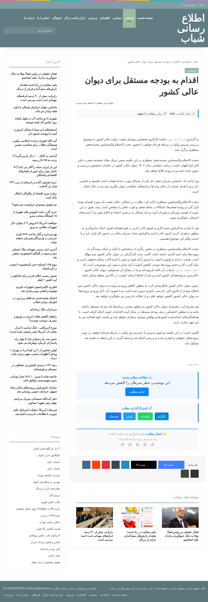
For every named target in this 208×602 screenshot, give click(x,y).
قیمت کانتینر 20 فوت (48, 528)
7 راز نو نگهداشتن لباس (46, 448)
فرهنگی (56, 17)
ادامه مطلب (137, 392)
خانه (196, 61)
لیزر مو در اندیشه (50, 548)
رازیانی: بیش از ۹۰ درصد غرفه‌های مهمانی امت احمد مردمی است (97, 535)
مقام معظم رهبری (187, 270)
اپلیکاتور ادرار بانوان (48, 455)
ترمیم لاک (54, 495)
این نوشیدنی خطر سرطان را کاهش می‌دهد (137, 382)
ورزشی (92, 17)
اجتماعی (129, 17)
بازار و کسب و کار (74, 17)
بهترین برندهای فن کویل (46, 481)
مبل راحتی (54, 555)
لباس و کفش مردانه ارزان (45, 542)
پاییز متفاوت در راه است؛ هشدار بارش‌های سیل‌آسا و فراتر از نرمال (140, 535)
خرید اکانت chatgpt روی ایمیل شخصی (38, 508)
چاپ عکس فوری (50, 501)
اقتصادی (105, 17)
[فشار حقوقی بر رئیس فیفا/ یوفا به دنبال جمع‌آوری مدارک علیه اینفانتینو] (180, 517)
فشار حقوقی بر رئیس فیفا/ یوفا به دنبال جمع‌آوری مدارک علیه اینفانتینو (182, 535)
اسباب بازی (53, 461)
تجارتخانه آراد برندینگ (48, 488)
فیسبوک (113, 416)
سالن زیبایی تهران (49, 522)
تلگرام (162, 416)
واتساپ (145, 416)
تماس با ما (43, 17)
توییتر (129, 416)
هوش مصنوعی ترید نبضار (45, 562)
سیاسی (117, 17)
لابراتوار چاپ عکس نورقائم (44, 535)
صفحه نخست (145, 17)
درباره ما (29, 17)
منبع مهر (193, 364)
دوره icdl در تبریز (50, 515)
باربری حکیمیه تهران (48, 475)
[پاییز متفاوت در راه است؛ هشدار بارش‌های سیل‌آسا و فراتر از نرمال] (137, 517)
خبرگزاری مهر (177, 139)
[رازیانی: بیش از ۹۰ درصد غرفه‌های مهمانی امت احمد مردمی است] (94, 517)
